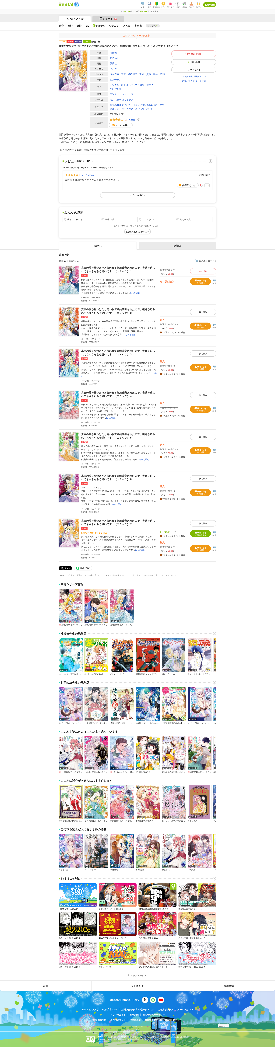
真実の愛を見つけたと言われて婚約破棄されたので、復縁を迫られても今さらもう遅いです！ (138, 106)
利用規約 (134, 1014)
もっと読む (135, 292)
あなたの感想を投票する (136, 231)
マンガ (113, 68)
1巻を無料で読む (193, 53)
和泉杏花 (165, 869)
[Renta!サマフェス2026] (76, 4)
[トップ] (66, 4)
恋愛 (123, 74)
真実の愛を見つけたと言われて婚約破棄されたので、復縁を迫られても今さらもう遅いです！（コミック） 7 (118, 522)
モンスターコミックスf (122, 94)
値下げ (124, 85)
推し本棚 (195, 62)
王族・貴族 (145, 74)
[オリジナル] (99, 25)
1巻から (62, 261)
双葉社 (113, 63)
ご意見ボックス (165, 1009)
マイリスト (195, 69)
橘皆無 (113, 52)
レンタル (114, 85)
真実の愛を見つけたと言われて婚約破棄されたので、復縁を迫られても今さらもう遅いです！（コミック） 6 (118, 477)
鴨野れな (114, 869)
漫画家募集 (135, 1019)
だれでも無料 (137, 85)
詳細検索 (229, 986)
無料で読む (203, 271)
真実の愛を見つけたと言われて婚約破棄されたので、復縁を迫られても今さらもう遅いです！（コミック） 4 (118, 394)
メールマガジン (185, 1009)
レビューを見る (136, 195)
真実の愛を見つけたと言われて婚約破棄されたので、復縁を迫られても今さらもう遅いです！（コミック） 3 (118, 352)
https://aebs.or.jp (103, 1041)
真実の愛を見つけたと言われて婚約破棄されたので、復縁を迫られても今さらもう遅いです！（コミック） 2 (118, 310)
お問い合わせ (128, 1009)
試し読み (203, 311)
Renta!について (90, 1009)
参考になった (189, 185)
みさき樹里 (63, 869)
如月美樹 (140, 869)
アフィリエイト (118, 1014)
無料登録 (211, 4)
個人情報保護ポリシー (153, 1014)
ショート (110, 18)
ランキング (137, 986)
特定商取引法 (99, 1019)
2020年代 (115, 79)
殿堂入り (151, 85)
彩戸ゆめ (114, 58)
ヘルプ (105, 1009)
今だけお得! (116, 88)
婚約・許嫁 (159, 74)
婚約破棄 (132, 74)
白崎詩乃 (191, 869)
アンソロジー (90, 869)
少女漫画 (114, 74)
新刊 (45, 986)
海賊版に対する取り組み (157, 1019)
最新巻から (74, 261)
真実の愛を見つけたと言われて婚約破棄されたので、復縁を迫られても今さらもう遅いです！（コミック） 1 (118, 269)
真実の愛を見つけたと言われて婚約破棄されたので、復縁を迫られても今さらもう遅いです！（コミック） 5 (118, 435)
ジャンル (151, 25)
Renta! (61, 575)
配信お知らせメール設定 (194, 81)
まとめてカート (207, 260)
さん (88, 175)
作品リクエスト (146, 1009)
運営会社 (177, 1019)
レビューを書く (122, 125)
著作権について (118, 1019)
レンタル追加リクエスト (194, 76)
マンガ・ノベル (75, 18)
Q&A (115, 1009)
